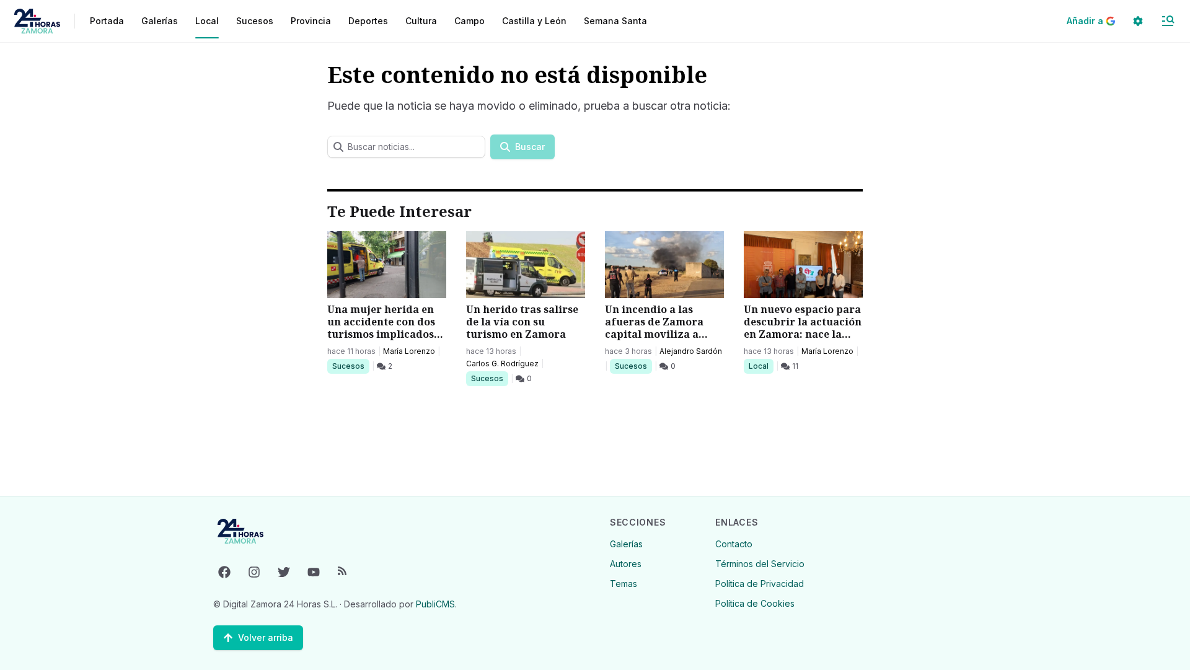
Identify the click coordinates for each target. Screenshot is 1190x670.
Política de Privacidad (759, 583)
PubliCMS (435, 604)
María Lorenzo (409, 351)
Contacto (733, 544)
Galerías (159, 20)
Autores (625, 563)
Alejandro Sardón (690, 351)
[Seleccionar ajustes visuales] (1138, 21)
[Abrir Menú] (1167, 21)
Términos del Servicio (759, 563)
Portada (107, 20)
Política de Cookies (755, 603)
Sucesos (350, 366)
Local (761, 366)
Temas (623, 583)
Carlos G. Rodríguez (502, 363)
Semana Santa (615, 20)
